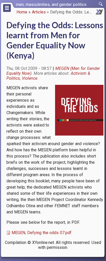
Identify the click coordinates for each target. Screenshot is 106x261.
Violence (29, 78)
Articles (39, 12)
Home (21, 12)
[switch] (100, 4)
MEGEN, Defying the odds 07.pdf (42, 232)
